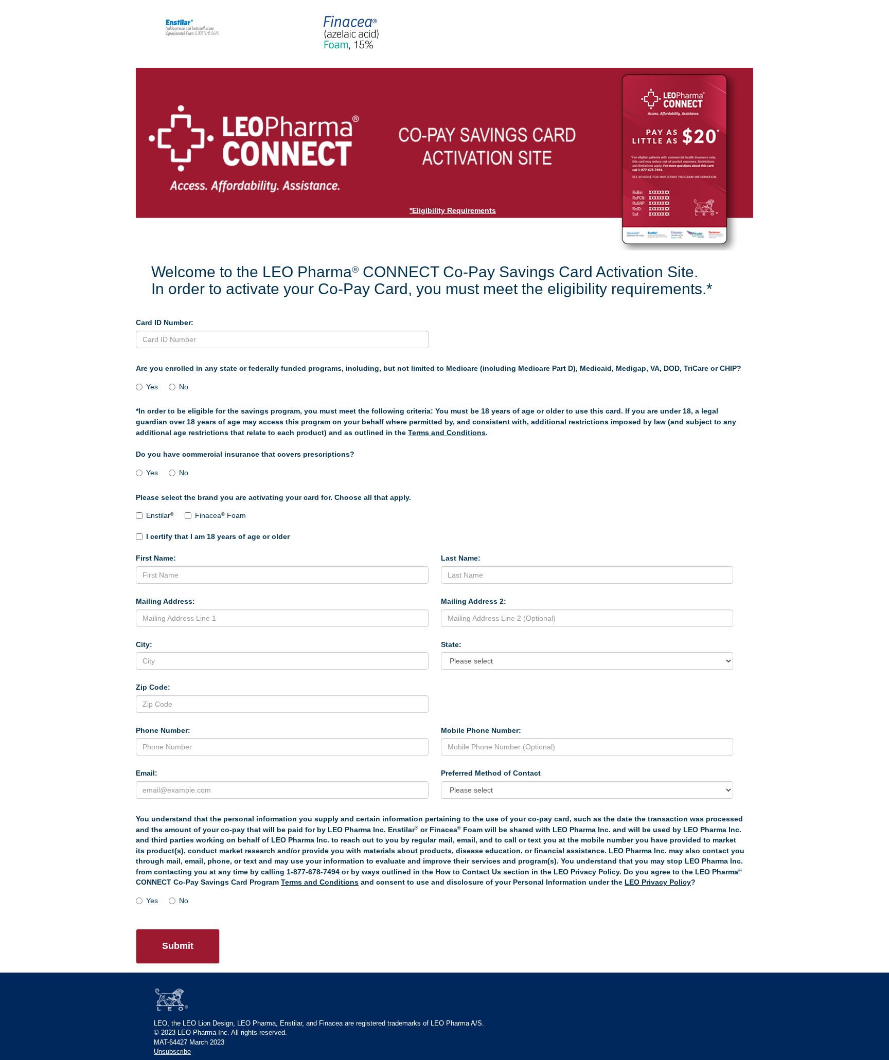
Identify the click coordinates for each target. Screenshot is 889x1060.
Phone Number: (163, 730)
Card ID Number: (164, 322)
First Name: (156, 558)
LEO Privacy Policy (658, 882)
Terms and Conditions (447, 432)
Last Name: (461, 558)
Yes (152, 387)
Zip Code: (153, 687)
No (183, 387)
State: (451, 644)
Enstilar (160, 515)
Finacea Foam (220, 515)
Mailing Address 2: (473, 601)
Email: (146, 773)
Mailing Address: (165, 601)
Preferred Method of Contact (491, 773)
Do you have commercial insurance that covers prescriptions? (245, 454)
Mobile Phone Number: (481, 730)
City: (144, 644)
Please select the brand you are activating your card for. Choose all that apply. (273, 497)
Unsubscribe (172, 1051)
